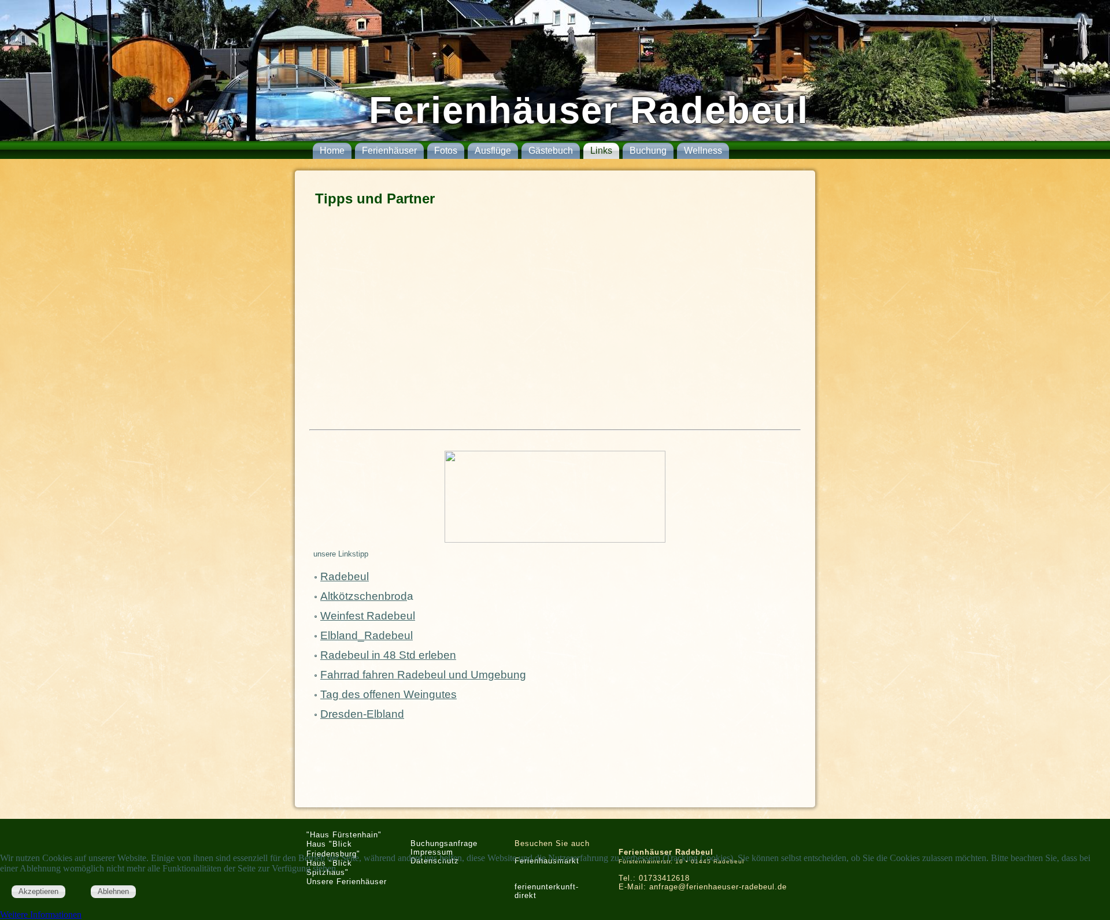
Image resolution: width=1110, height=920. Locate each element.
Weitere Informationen (41, 914)
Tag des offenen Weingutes (388, 694)
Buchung (648, 150)
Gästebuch (550, 150)
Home (332, 150)
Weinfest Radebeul (367, 616)
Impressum (431, 852)
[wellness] (555, 497)
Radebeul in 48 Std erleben (388, 655)
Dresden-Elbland (362, 714)
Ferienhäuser (389, 150)
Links (601, 150)
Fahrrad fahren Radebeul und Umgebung (423, 675)
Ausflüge (493, 150)
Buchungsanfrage (444, 843)
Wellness (703, 150)
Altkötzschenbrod (363, 596)
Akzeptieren (38, 891)
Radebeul (344, 576)
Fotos (445, 150)
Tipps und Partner (375, 198)
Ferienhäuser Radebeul (589, 110)
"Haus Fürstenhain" (344, 834)
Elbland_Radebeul (366, 635)
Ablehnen (113, 891)
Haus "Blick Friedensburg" (333, 849)
